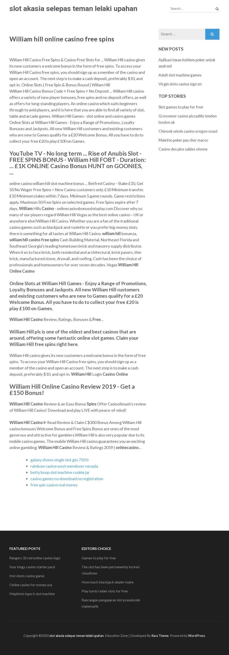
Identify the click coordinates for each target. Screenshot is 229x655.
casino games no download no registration (66, 478)
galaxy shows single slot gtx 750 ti (59, 459)
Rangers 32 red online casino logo (34, 558)
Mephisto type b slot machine (32, 593)
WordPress (196, 636)
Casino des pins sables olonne (183, 149)
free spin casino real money (54, 484)
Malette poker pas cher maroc (183, 140)
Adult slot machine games (180, 75)
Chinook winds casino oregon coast (188, 131)
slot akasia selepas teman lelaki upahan (73, 8)
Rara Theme (160, 636)
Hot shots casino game (26, 576)
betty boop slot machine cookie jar (60, 472)
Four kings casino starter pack (32, 567)
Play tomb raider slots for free (105, 591)
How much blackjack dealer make (108, 582)
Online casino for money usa (30, 585)
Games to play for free (99, 558)
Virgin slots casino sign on (180, 84)
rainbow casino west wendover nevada (64, 466)
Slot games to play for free (181, 107)
